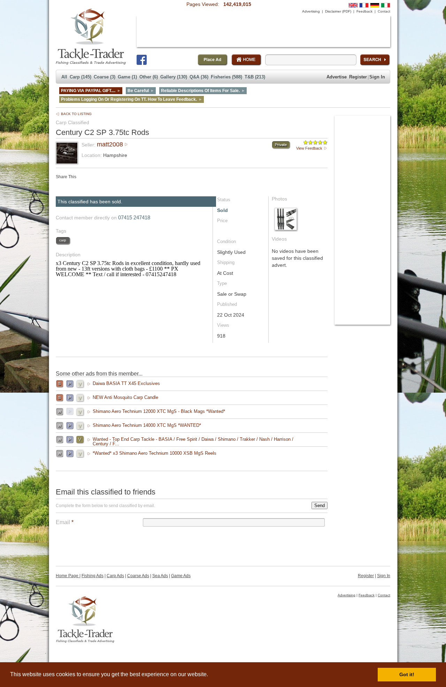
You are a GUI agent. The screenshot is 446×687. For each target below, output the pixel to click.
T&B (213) (255, 77)
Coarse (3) (104, 77)
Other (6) (148, 77)
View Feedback (309, 148)
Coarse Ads (138, 575)
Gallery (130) (173, 77)
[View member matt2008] (66, 162)
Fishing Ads (92, 575)
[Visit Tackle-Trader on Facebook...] (142, 60)
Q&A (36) (199, 77)
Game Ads (181, 575)
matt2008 (110, 144)
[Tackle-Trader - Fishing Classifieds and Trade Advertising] (91, 37)
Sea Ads (160, 575)
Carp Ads (115, 575)
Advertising (311, 11)
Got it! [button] (406, 674)
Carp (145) (80, 77)
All (64, 77)
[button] (210, 675)
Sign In (377, 77)
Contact (384, 11)
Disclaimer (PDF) (338, 11)
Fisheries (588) (226, 77)
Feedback (364, 11)
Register (358, 77)
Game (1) (127, 77)
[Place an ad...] (213, 60)
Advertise (336, 77)
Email (65, 522)
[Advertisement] (263, 31)
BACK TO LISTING (76, 114)
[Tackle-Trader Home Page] (246, 60)
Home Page (67, 575)
